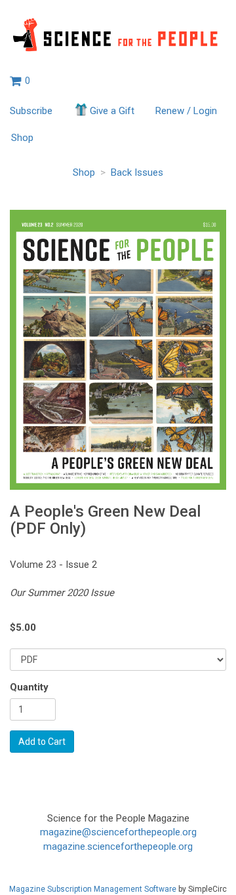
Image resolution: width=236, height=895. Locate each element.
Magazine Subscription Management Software (92, 889)
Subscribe (31, 111)
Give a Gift (112, 111)
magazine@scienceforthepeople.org (118, 832)
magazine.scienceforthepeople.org (118, 846)
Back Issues (137, 172)
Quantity (29, 687)
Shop (22, 138)
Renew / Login (186, 111)
